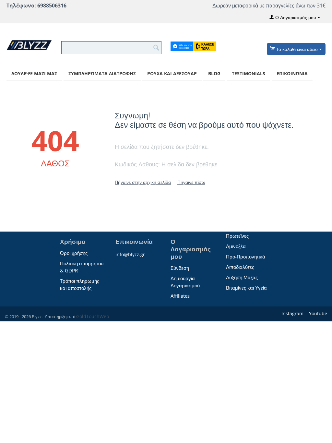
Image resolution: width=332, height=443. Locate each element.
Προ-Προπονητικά (245, 256)
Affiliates (180, 296)
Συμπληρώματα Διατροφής (102, 73)
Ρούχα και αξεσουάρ (172, 73)
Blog (214, 73)
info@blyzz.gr (130, 254)
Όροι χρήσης (74, 253)
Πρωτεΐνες (237, 236)
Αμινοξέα (236, 246)
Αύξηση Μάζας (242, 277)
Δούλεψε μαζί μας (34, 73)
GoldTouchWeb (92, 316)
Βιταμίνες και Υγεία (246, 287)
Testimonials (248, 73)
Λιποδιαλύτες (240, 267)
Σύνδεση (180, 268)
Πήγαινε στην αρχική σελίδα (143, 182)
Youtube (317, 313)
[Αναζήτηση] (156, 47)
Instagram (291, 313)
